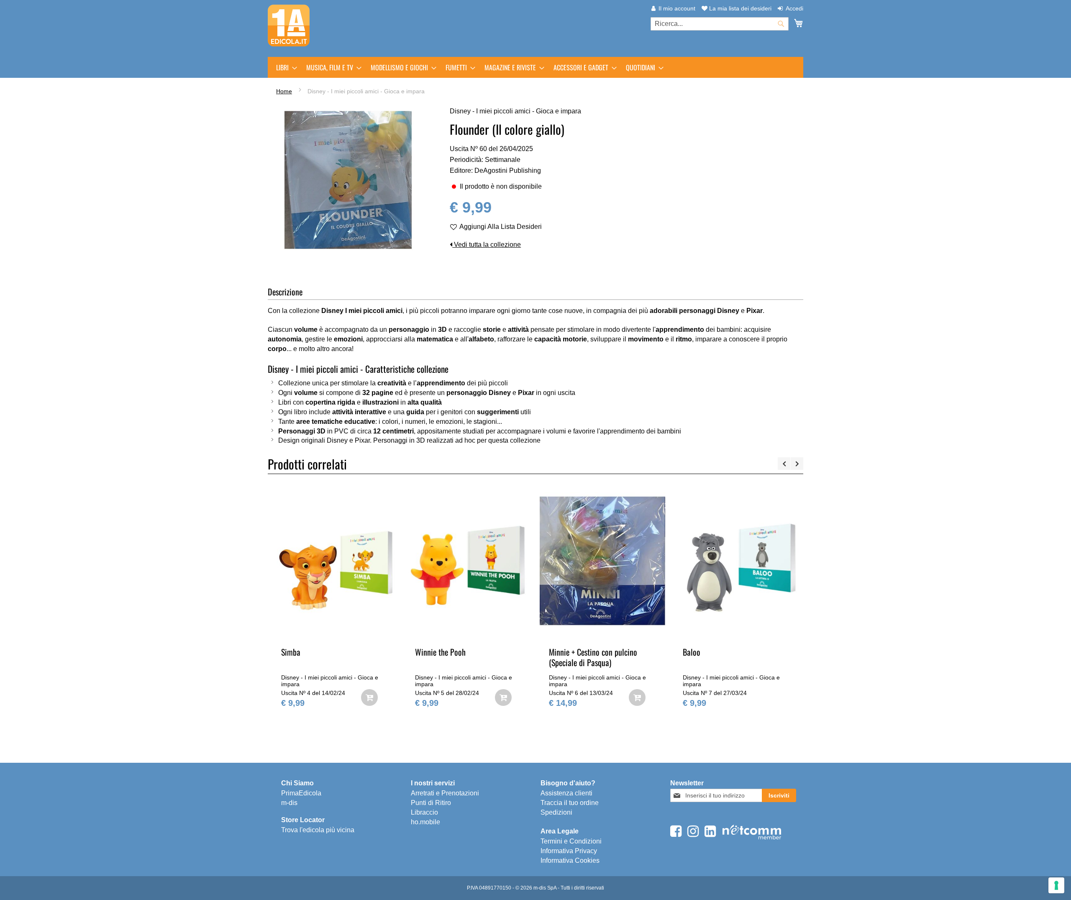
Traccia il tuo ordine (570, 802)
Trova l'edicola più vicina (317, 829)
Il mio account (676, 8)
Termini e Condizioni (571, 841)
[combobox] (720, 24)
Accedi (794, 8)
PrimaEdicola (301, 793)
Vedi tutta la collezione (486, 244)
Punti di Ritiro (431, 802)
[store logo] (289, 25)
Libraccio (424, 812)
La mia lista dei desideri (739, 8)
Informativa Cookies (570, 860)
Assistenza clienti (566, 793)
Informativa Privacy (569, 850)
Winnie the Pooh (440, 652)
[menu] (535, 67)
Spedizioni (556, 812)
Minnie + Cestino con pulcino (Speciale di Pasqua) (593, 657)
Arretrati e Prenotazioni (445, 793)
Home (284, 91)
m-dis (289, 802)
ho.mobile (425, 822)
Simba (290, 652)
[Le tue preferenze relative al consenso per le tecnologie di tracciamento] (1056, 885)
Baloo (691, 652)
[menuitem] (284, 67)
